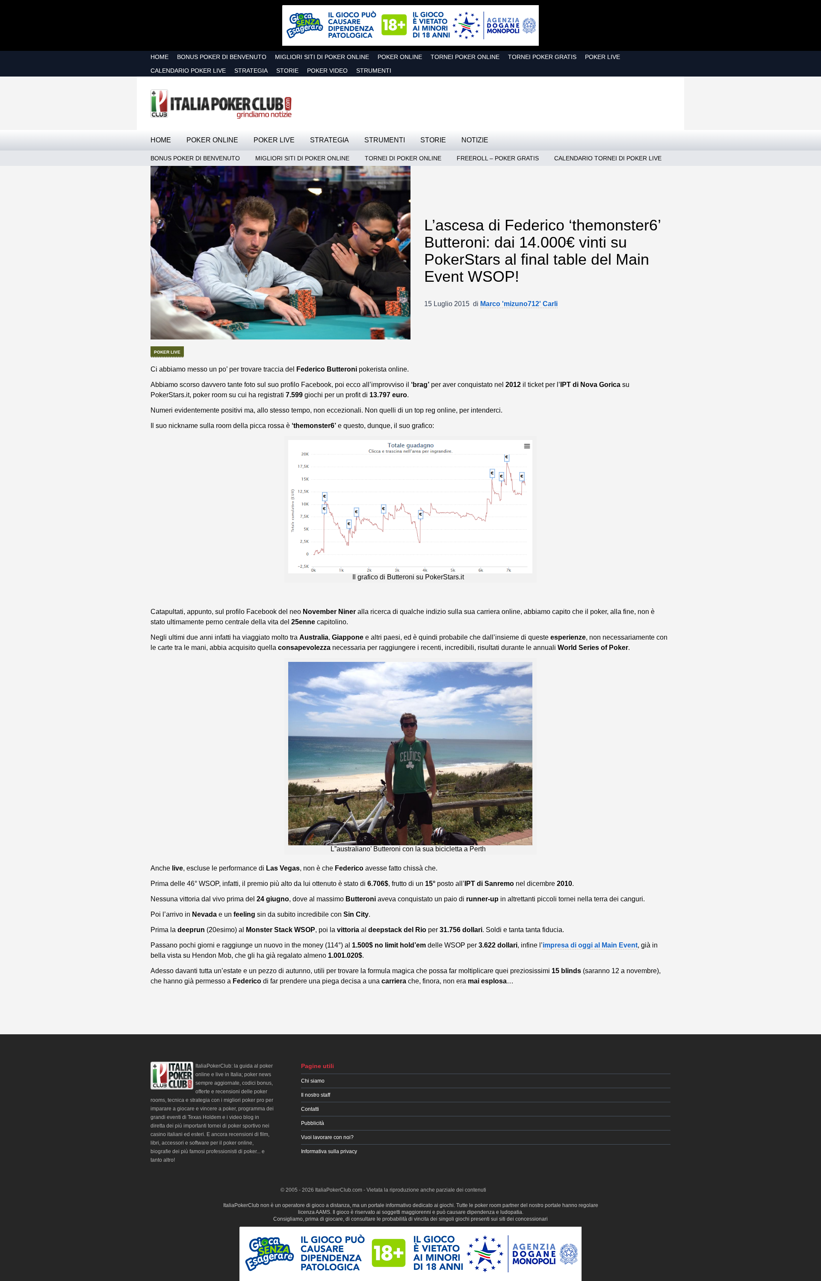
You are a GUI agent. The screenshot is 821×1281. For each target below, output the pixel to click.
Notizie (474, 140)
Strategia (251, 70)
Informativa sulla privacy (329, 1151)
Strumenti (373, 70)
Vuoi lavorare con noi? (327, 1137)
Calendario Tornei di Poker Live (608, 158)
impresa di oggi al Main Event (590, 945)
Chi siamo (313, 1081)
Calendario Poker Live (188, 70)
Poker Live (602, 56)
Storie (287, 70)
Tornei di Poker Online (403, 158)
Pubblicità (312, 1123)
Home (159, 56)
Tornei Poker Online (465, 56)
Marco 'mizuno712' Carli (519, 303)
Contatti (310, 1109)
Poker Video (327, 70)
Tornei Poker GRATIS (542, 56)
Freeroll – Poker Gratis (498, 158)
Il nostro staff (315, 1095)
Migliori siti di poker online (322, 56)
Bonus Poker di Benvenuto (221, 56)
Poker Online (400, 56)
